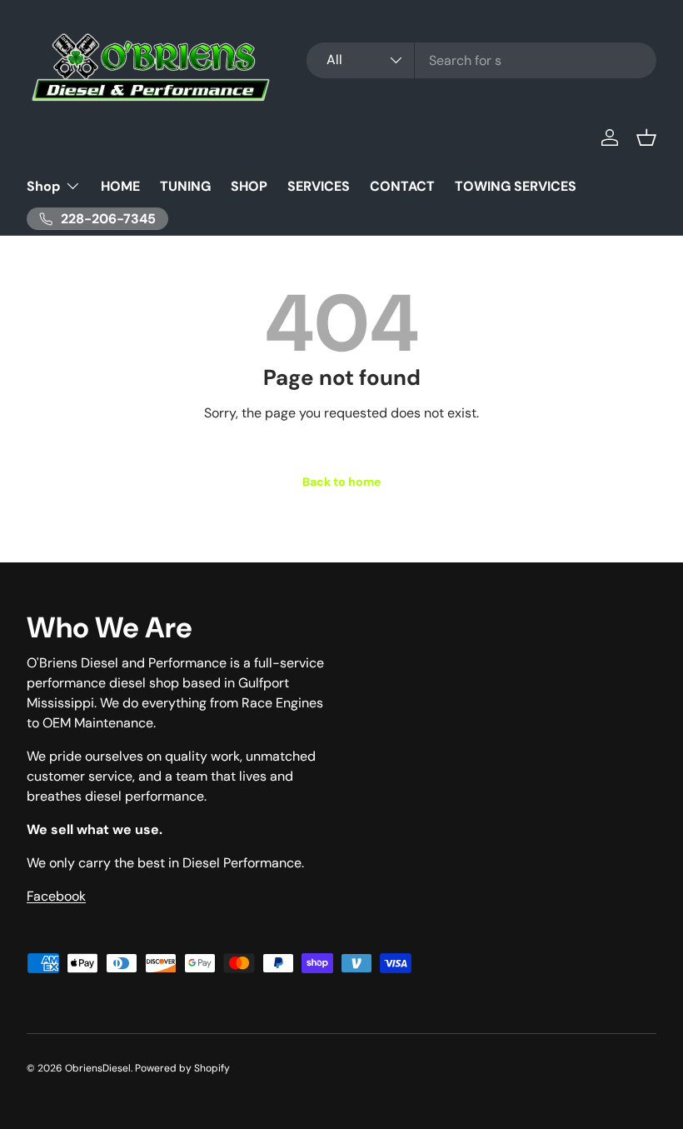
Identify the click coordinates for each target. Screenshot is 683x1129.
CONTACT (402, 186)
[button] (646, 137)
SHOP (249, 186)
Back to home (341, 481)
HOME (120, 186)
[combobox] (481, 60)
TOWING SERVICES (515, 186)
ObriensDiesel (98, 1068)
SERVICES (318, 186)
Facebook (56, 896)
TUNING (185, 186)
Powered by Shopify (182, 1068)
